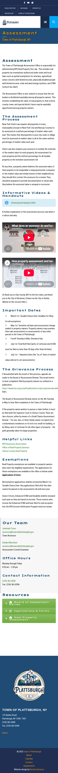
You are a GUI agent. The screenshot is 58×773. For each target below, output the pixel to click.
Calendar (23, 8)
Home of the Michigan (26, 13)
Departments (29, 766)
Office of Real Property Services (15, 447)
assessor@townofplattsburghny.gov (18, 532)
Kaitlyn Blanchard (9, 542)
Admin (5, 733)
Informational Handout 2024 (23, 202)
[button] (53, 22)
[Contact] (32, 2)
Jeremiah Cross (9, 528)
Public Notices (10, 8)
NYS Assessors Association (14, 444)
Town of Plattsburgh (32, 751)
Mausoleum (9, 13)
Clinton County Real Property (14, 451)
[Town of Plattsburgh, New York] (10, 22)
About (29, 755)
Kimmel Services (37, 769)
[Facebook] (25, 2)
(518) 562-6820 (8, 581)
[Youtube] (28, 2)
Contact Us (36, 8)
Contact (29, 762)
